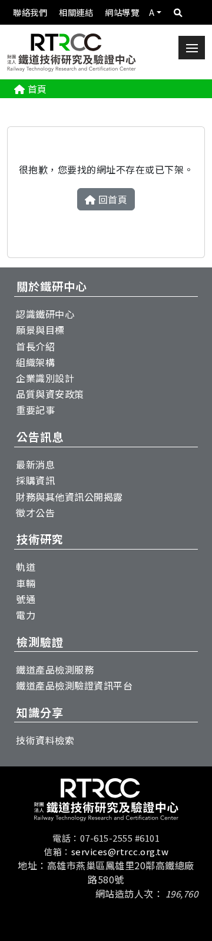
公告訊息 (40, 436)
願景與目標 (40, 330)
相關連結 (76, 12)
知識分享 (40, 712)
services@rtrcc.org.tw (120, 851)
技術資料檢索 (45, 740)
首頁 (37, 89)
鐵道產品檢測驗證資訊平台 (74, 685)
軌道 (25, 567)
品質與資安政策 (50, 394)
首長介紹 (35, 346)
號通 (25, 599)
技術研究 (40, 539)
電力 (25, 615)
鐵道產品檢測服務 (55, 669)
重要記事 (35, 410)
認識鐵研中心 (45, 314)
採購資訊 (35, 480)
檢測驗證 (40, 642)
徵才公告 (35, 512)
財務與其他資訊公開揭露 (69, 497)
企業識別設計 (45, 378)
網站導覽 (122, 12)
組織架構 (35, 362)
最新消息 (35, 464)
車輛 (25, 583)
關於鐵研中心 (51, 286)
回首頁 (113, 199)
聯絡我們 (30, 12)
